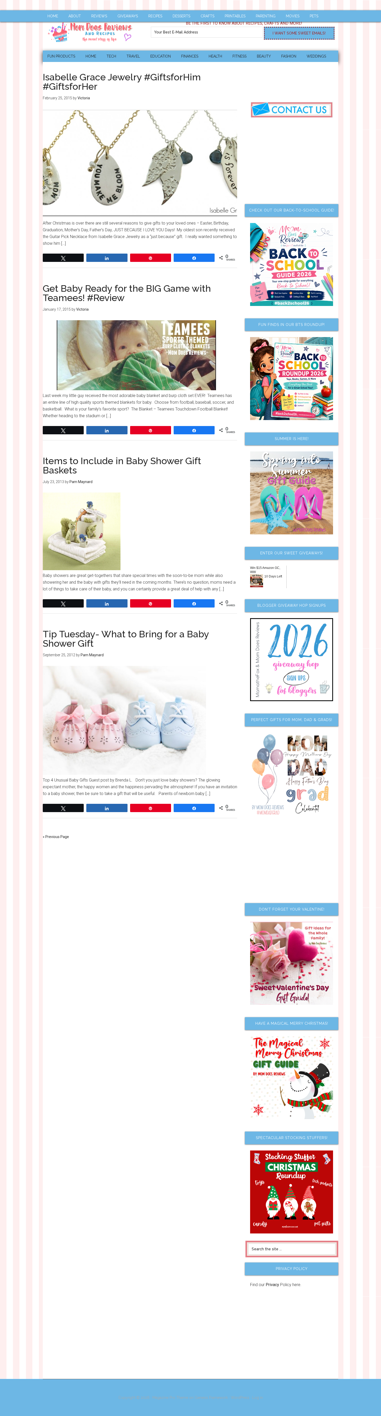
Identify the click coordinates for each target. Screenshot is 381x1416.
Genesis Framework (211, 1398)
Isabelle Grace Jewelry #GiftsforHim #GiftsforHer (122, 82)
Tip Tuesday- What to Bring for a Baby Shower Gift (126, 639)
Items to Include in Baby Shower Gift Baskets (122, 465)
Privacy (272, 1284)
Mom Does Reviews (92, 30)
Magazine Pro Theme (170, 1398)
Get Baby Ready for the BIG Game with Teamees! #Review (127, 293)
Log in (257, 1398)
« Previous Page (56, 837)
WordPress (240, 1398)
